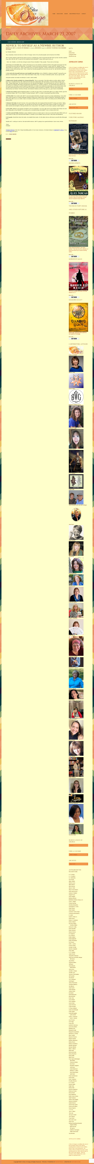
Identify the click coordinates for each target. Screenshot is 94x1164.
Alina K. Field (72, 888)
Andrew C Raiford (73, 893)
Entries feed (71, 52)
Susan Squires (72, 1108)
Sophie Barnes (72, 1103)
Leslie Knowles (72, 1006)
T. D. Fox (71, 1109)
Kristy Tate (71, 998)
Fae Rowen (71, 942)
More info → (71, 158)
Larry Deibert (72, 999)
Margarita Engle (72, 1030)
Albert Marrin (72, 884)
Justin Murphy (72, 989)
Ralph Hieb (71, 1086)
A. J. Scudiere (72, 876)
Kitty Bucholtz (72, 996)
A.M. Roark (71, 879)
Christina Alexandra (73, 905)
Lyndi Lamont (73, 1014)
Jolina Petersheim (73, 982)
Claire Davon (72, 908)
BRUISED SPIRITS (74, 163)
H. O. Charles (72, 952)
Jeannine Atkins (72, 962)
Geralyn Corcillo (72, 947)
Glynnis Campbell (73, 949)
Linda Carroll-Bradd (73, 1009)
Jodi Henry (72, 1067)
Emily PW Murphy (73, 940)
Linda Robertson (74, 1069)
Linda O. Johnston (73, 1016)
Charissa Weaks (74, 1062)
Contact (84, 13)
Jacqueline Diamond (73, 955)
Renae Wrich (72, 1092)
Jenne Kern (71, 969)
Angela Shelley (73, 1124)
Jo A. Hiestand (72, 979)
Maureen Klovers (73, 1037)
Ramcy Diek (71, 1087)
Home (54, 13)
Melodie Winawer (73, 1045)
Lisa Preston (72, 1020)
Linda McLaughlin (73, 1013)
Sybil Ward (72, 1074)
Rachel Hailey (72, 1084)
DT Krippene (72, 933)
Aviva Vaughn (72, 896)
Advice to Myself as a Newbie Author (35, 46)
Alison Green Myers (73, 889)
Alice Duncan (72, 886)
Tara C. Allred (72, 1111)
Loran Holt (71, 1023)
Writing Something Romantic (75, 1123)
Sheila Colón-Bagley (73, 1099)
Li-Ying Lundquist (73, 1008)
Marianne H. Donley (73, 1033)
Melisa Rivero (72, 1042)
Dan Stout (72, 1063)
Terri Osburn (72, 1116)
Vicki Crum (71, 1121)
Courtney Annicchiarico (74, 913)
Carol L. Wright (72, 901)
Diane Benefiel (72, 928)
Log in (70, 51)
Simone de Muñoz (73, 1101)
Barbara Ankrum (72, 898)
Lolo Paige (71, 1021)
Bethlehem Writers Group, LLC (76, 899)
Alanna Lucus (72, 883)
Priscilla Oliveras (73, 1081)
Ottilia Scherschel (74, 1131)
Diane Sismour (72, 930)
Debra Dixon (72, 918)
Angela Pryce (72, 894)
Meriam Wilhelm (72, 1047)
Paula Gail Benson (73, 1075)
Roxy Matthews (72, 1094)
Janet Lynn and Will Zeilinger (75, 957)
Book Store (60, 13)
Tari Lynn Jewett (72, 1114)
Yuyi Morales (72, 1133)
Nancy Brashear (72, 1053)
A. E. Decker (72, 874)
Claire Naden (72, 910)
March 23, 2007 (10, 48)
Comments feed (72, 54)
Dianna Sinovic (72, 932)
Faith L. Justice (72, 943)
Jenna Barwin (72, 965)
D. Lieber (71, 915)
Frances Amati (72, 945)
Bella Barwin (73, 967)
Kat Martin (71, 993)
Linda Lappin (72, 1011)
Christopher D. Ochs (73, 906)
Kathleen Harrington (74, 1129)
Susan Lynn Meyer (73, 1106)
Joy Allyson (71, 986)
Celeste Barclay (72, 903)
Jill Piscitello (71, 976)
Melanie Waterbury (73, 1040)
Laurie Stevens (72, 1004)
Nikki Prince (71, 1057)
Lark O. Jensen (73, 1018)
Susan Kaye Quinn (73, 1104)
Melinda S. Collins (74, 1070)
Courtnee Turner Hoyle (74, 911)
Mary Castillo (72, 1035)
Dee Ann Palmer (72, 923)
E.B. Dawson (72, 935)
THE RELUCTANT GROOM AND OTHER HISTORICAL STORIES (78, 209)
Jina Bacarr (71, 977)
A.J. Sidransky (72, 877)
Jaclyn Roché (72, 954)
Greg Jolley (71, 950)
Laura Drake (72, 1003)
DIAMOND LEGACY (75, 300)
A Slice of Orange (23, 48)
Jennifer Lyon (72, 972)
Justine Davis (72, 991)
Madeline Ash (72, 1028)
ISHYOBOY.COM (76, 1161)
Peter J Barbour (72, 1079)
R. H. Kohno (71, 1082)
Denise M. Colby (72, 927)
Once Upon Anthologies (74, 1059)
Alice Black (72, 1060)
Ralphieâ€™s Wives (59, 130)
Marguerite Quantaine (74, 1031)
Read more (12, 134)
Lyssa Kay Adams (73, 1026)
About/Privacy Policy (74, 13)
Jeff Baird (71, 964)
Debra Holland (72, 921)
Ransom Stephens (73, 1089)
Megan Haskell (72, 1038)
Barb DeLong (73, 1126)
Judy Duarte (71, 987)
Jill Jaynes (72, 1128)
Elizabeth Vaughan (74, 1065)
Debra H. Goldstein (73, 920)
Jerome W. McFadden (74, 974)
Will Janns (72, 959)
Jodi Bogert (71, 981)
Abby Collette (72, 881)
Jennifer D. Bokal (73, 971)
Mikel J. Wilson (72, 1048)
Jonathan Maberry (73, 984)
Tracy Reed (71, 1118)
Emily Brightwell (72, 938)
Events (66, 13)
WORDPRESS (59, 1161)
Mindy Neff (71, 1050)
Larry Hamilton (72, 1001)
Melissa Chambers (73, 1043)
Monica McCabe (72, 1052)
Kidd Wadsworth (72, 994)
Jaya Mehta (71, 960)
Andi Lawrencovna (73, 891)
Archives (38, 48)
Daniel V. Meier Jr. (73, 916)
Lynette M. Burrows (73, 1025)
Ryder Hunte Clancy (73, 1096)
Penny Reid (71, 1077)
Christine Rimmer (10, 130)
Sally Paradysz (72, 1097)
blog (11, 131)
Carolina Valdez (73, 925)
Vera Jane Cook (72, 1119)
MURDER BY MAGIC (75, 259)
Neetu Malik (71, 1055)
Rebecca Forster (73, 1091)
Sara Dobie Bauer (74, 1072)
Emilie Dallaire (72, 937)
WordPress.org (72, 56)
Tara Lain (71, 1113)
